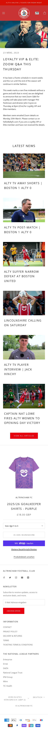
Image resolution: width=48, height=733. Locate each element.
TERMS (6, 640)
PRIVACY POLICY (10, 631)
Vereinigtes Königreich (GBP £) (15, 698)
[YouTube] (22, 577)
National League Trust (12, 672)
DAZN (5, 668)
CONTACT (7, 627)
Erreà (5, 664)
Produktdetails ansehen (24, 557)
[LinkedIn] (28, 577)
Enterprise (7, 659)
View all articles (24, 436)
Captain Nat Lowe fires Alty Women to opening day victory (22, 418)
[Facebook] (4, 577)
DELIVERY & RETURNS (12, 636)
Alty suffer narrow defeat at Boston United (21, 276)
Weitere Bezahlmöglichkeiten (24, 549)
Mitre (5, 681)
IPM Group (8, 677)
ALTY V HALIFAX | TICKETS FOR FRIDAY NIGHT (24, 3)
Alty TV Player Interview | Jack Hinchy (18, 369)
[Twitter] (10, 577)
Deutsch (38, 697)
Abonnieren (14, 611)
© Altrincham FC (24, 706)
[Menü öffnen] (3, 13)
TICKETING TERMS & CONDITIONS (18, 644)
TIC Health (7, 686)
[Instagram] (16, 577)
